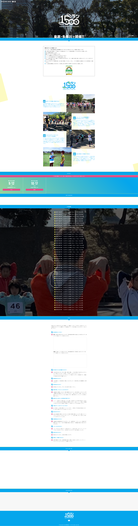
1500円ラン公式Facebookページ (73, 373)
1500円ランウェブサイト (80, 439)
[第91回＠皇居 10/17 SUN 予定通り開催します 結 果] (34, 178)
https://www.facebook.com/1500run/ (60, 374)
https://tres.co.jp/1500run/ (59, 441)
